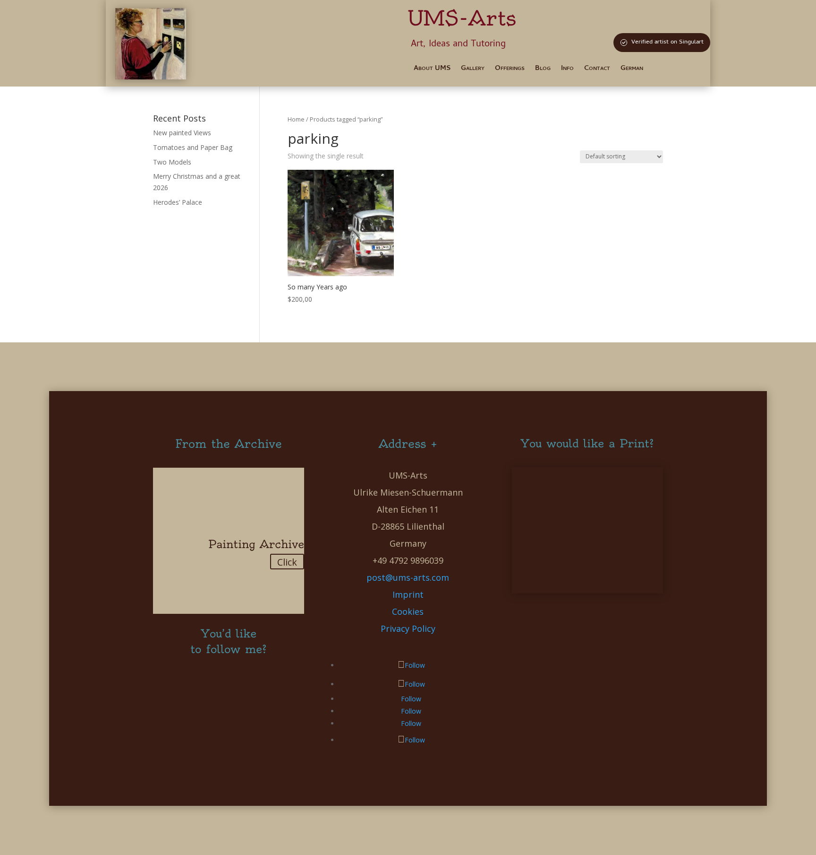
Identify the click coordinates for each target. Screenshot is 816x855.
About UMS (432, 69)
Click (287, 562)
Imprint (408, 594)
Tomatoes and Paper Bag (192, 147)
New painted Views (182, 132)
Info (567, 69)
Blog (543, 69)
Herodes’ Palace (177, 202)
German (631, 69)
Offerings (510, 69)
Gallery (472, 69)
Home (296, 119)
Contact (597, 69)
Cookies (408, 611)
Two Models (172, 161)
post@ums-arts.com (407, 577)
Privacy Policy (408, 628)
